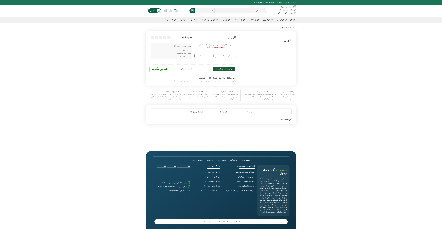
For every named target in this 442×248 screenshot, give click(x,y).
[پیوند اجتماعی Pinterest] (150, 2)
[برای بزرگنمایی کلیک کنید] (287, 38)
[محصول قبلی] (154, 27)
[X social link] (155, 2)
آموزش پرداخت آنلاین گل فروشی (244, 177)
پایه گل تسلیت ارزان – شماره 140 (210, 190)
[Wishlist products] (170, 10)
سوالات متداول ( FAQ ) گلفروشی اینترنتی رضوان (240, 190)
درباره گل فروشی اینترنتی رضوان (244, 172)
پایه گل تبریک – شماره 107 (212, 186)
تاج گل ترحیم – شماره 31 (212, 181)
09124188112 (271, 2)
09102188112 (259, 2)
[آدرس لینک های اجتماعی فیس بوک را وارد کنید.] (158, 2)
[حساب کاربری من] (165, 10)
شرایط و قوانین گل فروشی (246, 186)
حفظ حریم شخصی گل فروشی (245, 181)
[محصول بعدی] (148, 27)
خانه (293, 27)
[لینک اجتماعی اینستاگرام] (152, 2)
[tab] (248, 111)
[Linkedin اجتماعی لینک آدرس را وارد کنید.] (147, 2)
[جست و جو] (192, 10)
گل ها (287, 27)
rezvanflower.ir (174, 191)
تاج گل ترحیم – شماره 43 (212, 177)
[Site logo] (287, 11)
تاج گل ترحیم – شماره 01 (212, 172)
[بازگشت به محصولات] (151, 27)
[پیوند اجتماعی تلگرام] (152, 37)
